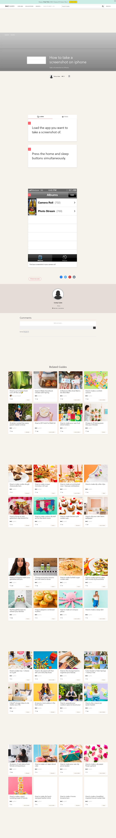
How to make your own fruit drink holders (70, 424)
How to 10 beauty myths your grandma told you (20, 578)
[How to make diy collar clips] (96, 473)
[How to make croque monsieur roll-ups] (45, 473)
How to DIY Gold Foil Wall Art (45, 423)
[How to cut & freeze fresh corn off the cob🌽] (20, 380)
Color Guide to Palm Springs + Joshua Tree (95, 671)
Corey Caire (58, 303)
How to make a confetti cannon (93, 392)
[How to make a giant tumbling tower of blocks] (20, 785)
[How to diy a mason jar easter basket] (96, 692)
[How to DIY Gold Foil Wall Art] (45, 412)
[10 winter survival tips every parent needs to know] (20, 412)
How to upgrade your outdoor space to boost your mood (70, 704)
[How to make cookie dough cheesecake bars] (20, 473)
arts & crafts (77, 399)
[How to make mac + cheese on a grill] (20, 660)
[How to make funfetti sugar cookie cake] (70, 567)
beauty (27, 586)
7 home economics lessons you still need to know (44, 578)
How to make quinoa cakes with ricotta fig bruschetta (95, 578)
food (28, 399)
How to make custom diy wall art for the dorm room (45, 517)
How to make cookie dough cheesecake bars (19, 485)
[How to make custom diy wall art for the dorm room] (45, 506)
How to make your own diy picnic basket (69, 765)
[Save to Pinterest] (69, 277)
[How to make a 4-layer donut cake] (45, 753)
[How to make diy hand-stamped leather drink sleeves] (45, 785)
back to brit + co (48, 6)
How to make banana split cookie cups (69, 517)
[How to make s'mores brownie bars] (70, 785)
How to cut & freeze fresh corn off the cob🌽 (19, 392)
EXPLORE (20, 6)
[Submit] (102, 6)
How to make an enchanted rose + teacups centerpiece (70, 485)
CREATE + (38, 6)
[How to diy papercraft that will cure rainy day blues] (45, 660)
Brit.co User (57, 76)
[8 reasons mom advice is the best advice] (45, 692)
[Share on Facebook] (61, 277)
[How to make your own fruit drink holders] (70, 412)
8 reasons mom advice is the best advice (45, 704)
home (103, 432)
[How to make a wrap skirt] (96, 599)
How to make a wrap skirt (94, 610)
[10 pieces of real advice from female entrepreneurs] (20, 753)
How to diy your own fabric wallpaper (94, 517)
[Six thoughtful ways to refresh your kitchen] (20, 599)
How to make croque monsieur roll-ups (42, 485)
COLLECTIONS (29, 6)
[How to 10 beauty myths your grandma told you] (20, 567)
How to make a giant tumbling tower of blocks (18, 797)
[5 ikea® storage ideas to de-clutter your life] (20, 692)
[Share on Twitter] (65, 277)
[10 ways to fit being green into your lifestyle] (96, 412)
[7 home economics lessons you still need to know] (45, 567)
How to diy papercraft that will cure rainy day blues (44, 671)
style (104, 493)
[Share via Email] (74, 277)
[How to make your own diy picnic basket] (70, 753)
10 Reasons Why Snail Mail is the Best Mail (70, 392)
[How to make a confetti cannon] (96, 380)
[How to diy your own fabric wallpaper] (96, 506)
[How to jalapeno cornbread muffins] (45, 599)
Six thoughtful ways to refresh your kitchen (18, 610)
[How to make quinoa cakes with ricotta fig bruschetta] (96, 567)
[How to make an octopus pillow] (70, 599)
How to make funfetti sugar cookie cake (70, 578)
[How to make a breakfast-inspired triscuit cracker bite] (96, 785)
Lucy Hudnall (17, 396)
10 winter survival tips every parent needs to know (19, 424)
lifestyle (27, 432)
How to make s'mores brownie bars (68, 797)
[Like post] (69, 76)
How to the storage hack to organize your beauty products (70, 672)
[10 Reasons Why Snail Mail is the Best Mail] (70, 380)
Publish (94, 328)
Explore (7, 35)
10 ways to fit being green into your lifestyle (94, 424)
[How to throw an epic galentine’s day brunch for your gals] (20, 506)
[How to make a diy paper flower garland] (96, 753)
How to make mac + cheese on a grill (19, 671)
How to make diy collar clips (95, 484)
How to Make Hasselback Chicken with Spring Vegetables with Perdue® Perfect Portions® (44, 393)
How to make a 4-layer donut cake (45, 765)
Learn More (73, 2)
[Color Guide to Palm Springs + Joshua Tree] (96, 660)
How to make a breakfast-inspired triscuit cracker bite (95, 797)
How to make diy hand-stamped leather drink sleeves (43, 798)
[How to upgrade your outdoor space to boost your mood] (70, 692)
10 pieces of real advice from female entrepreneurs (20, 765)
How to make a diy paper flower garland (94, 765)
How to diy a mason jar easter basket (93, 704)
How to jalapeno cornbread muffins (44, 610)
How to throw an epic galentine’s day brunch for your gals (19, 518)
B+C (40, 396)
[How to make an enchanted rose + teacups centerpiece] (70, 473)
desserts (27, 493)
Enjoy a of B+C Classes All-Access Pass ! (53, 2)
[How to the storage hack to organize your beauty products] (70, 660)
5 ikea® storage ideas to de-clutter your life (20, 704)
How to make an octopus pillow (69, 610)
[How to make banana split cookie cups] (70, 506)
